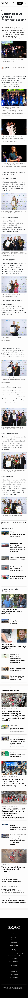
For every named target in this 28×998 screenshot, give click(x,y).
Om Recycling (14, 977)
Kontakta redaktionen (14, 969)
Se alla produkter (14, 945)
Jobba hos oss (14, 974)
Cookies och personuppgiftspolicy (14, 953)
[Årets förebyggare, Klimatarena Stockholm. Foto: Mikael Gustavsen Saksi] (14, 284)
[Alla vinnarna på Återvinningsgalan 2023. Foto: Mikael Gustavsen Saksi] (14, 49)
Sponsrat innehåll (14, 961)
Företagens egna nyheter (10, 690)
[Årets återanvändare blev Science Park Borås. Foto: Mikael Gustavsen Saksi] (14, 201)
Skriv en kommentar (20, 522)
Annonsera (14, 942)
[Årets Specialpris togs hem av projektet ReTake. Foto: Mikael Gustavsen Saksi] (14, 505)
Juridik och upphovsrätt (14, 955)
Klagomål (14, 958)
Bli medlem (14, 940)
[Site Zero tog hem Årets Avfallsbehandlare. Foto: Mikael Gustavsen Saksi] (14, 460)
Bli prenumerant (14, 937)
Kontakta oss (14, 971)
